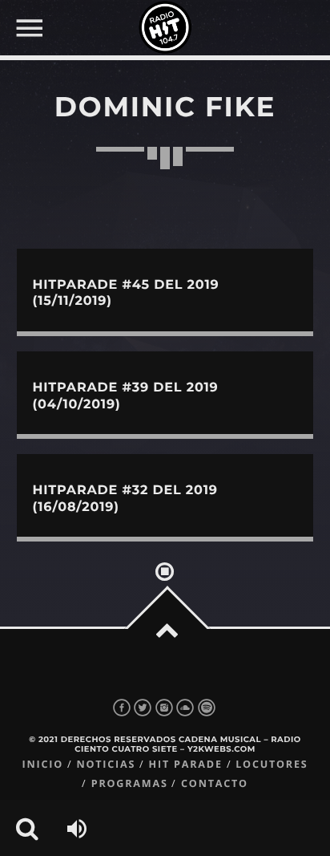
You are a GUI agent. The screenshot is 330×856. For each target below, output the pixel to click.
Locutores (271, 764)
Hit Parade (186, 764)
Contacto (214, 783)
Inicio (42, 764)
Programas (129, 783)
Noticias (105, 764)
